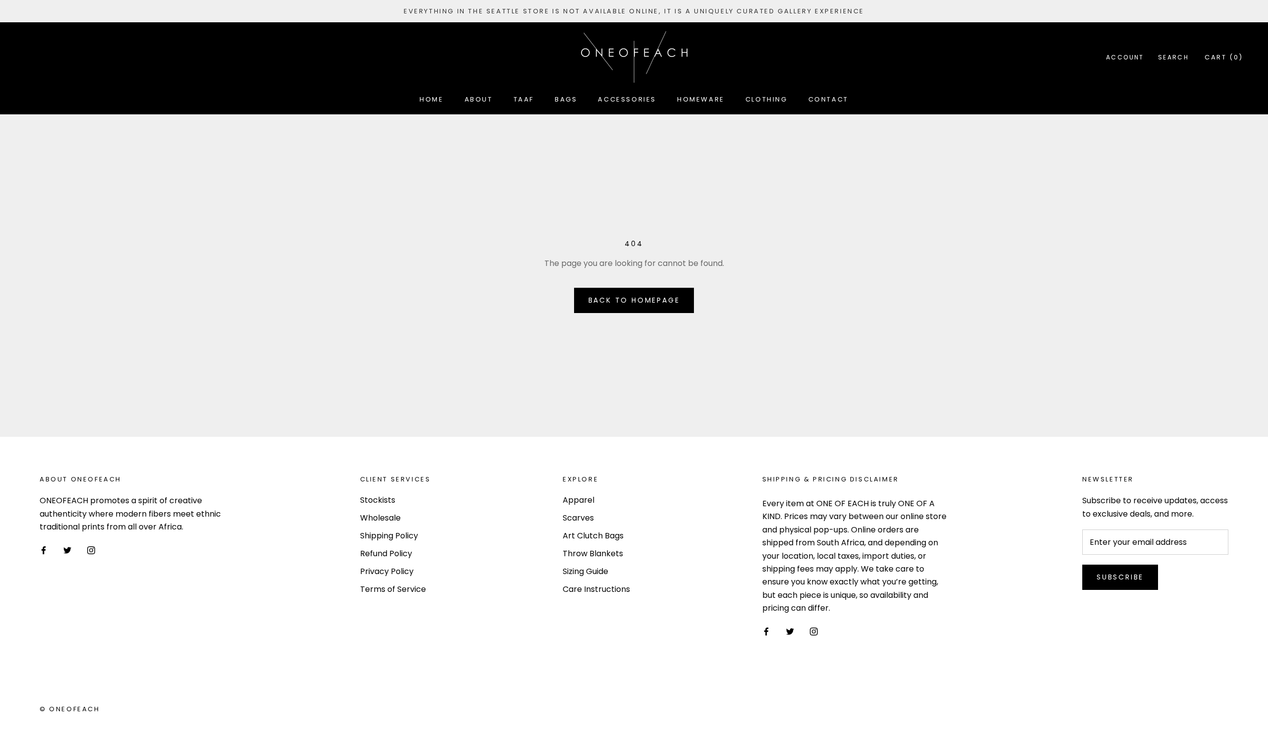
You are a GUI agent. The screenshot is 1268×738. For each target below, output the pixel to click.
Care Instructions (596, 589)
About (479, 99)
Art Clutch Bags (593, 535)
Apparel (578, 500)
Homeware (701, 99)
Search (1173, 57)
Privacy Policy (387, 571)
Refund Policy (386, 553)
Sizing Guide (585, 571)
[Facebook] (44, 550)
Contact (828, 99)
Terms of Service (393, 589)
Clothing (766, 99)
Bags (566, 99)
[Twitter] (67, 550)
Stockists (377, 500)
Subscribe (1120, 577)
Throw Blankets (593, 553)
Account (1125, 57)
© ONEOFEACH (70, 709)
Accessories (627, 99)
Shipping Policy (389, 535)
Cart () (1224, 57)
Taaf (524, 99)
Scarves (578, 518)
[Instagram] (91, 550)
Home (431, 99)
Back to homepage (634, 300)
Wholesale (380, 518)
